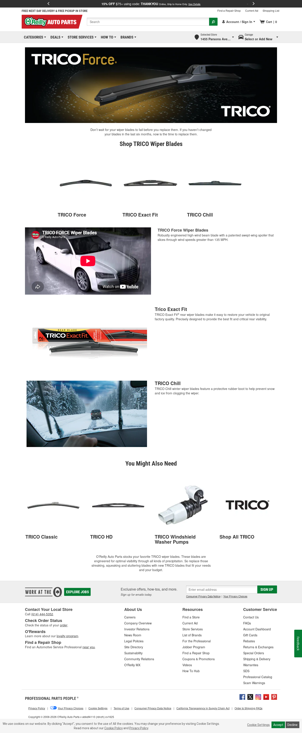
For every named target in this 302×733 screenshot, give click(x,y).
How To (106, 37)
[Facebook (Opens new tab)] (242, 696)
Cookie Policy (113, 728)
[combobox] (148, 22)
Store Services (80, 37)
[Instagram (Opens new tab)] (258, 696)
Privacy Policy (138, 728)
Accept (278, 725)
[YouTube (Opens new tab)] (266, 696)
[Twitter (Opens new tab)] (250, 696)
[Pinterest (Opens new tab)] (274, 696)
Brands (126, 37)
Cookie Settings (258, 725)
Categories (33, 37)
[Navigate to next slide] (253, 3)
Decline (292, 725)
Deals (54, 37)
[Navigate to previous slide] (48, 3)
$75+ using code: (151, 4)
